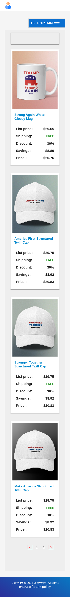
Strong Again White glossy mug (29, 117)
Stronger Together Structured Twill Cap (30, 364)
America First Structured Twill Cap (33, 240)
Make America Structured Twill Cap (33, 488)
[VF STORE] (35, 5)
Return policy (41, 587)
